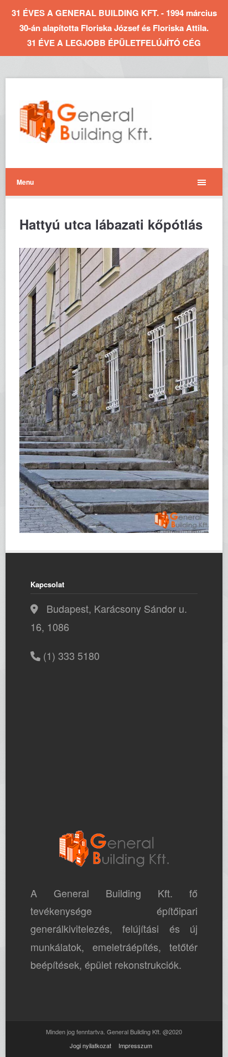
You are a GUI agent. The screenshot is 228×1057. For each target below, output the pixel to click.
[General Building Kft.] (102, 121)
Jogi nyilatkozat (90, 1045)
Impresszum (135, 1045)
